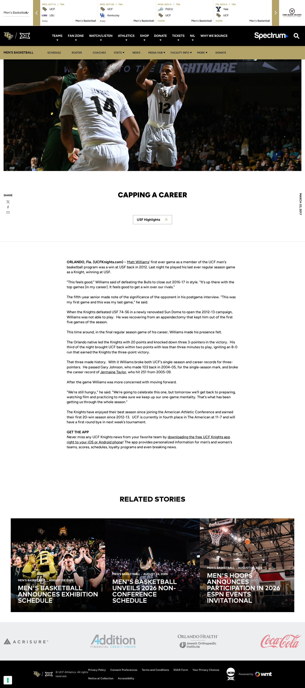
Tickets (178, 36)
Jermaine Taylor (113, 372)
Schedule (54, 52)
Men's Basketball (32, 580)
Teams (57, 36)
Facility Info (180, 52)
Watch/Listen (101, 36)
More (201, 52)
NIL (192, 36)
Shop (144, 36)
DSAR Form (180, 669)
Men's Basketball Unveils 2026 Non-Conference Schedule (144, 591)
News (136, 52)
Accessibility (126, 678)
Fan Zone (76, 36)
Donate (160, 36)
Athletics (126, 36)
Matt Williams (138, 262)
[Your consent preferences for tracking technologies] (8, 680)
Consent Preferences (123, 669)
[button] (36, 13)
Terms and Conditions (155, 669)
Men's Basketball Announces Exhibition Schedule (58, 594)
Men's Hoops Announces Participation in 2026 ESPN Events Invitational (243, 588)
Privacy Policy (97, 669)
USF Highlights (154, 221)
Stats (118, 52)
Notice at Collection (100, 678)
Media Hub (155, 52)
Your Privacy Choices (205, 669)
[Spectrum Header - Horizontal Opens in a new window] (271, 35)
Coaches (99, 52)
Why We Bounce (214, 36)
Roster (77, 52)
